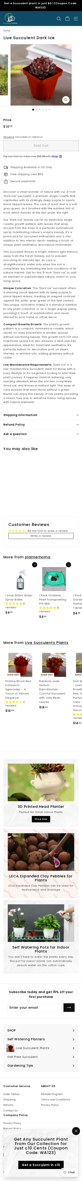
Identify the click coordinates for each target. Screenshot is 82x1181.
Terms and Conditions (55, 1099)
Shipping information (20, 415)
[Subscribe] (69, 1007)
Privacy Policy (50, 1105)
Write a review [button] (41, 536)
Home (6, 30)
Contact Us (10, 1110)
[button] (14, 603)
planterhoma (37, 557)
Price (7, 120)
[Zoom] (66, 100)
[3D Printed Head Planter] (41, 782)
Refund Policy (14, 425)
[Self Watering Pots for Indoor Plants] (41, 923)
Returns (8, 1105)
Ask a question (15, 434)
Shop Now (41, 819)
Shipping (8, 137)
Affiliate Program (52, 1094)
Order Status (11, 1094)
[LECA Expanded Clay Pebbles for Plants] (41, 852)
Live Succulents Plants (46, 642)
